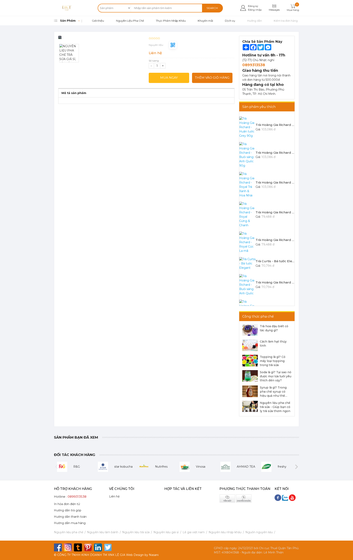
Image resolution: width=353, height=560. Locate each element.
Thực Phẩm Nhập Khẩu (171, 20)
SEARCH (212, 8)
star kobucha (123, 466)
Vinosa (200, 466)
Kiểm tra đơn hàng (286, 20)
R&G (76, 466)
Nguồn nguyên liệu (259, 532)
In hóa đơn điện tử (67, 504)
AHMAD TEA (246, 466)
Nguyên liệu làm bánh (102, 532)
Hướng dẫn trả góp (67, 510)
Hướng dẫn (254, 20)
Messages (274, 9)
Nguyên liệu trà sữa (136, 532)
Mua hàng (293, 9)
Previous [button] (56, 466)
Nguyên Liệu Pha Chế (130, 20)
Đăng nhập (255, 9)
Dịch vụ (230, 20)
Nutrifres (161, 466)
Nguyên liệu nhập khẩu (225, 532)
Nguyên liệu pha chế (68, 532)
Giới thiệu (98, 20)
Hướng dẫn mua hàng (70, 523)
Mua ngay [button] (169, 78)
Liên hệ (114, 496)
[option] (101, 39)
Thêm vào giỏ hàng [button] (212, 78)
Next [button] (296, 466)
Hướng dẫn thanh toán (70, 517)
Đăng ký (253, 6)
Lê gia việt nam (194, 532)
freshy (282, 466)
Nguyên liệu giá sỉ (166, 532)
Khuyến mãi (205, 20)
